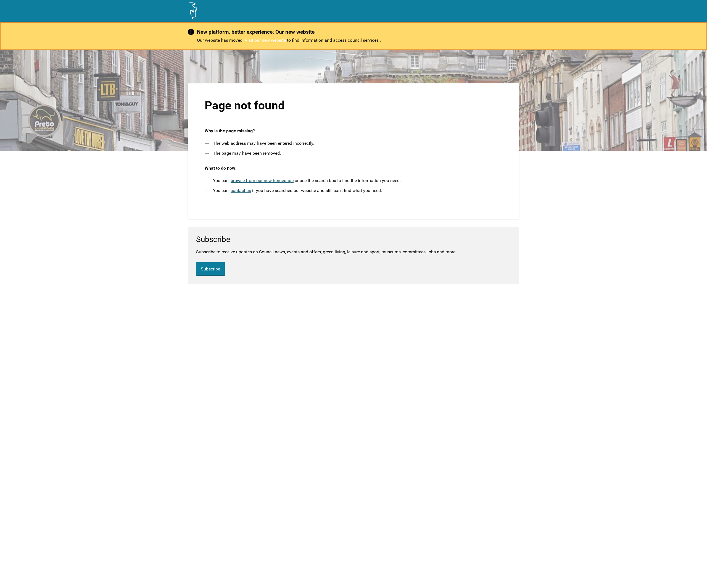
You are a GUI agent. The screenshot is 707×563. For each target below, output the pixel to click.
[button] (515, 11)
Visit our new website (265, 40)
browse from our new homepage (262, 180)
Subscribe (210, 269)
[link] (192, 11)
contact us (241, 190)
